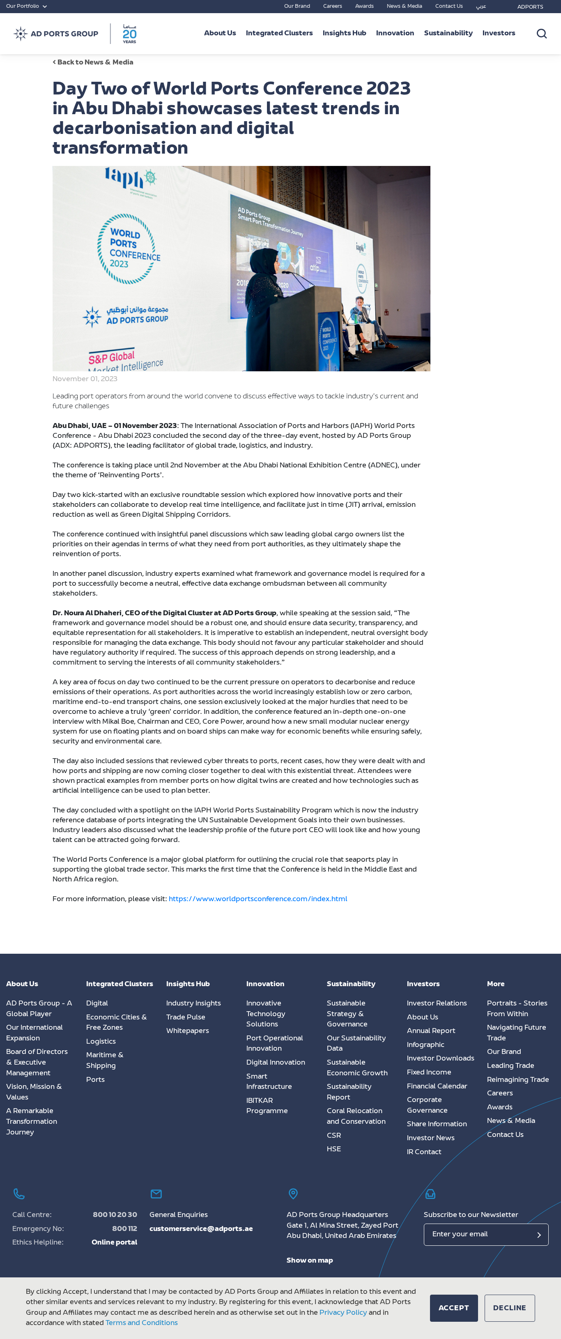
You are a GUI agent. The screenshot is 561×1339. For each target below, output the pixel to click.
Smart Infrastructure (269, 1082)
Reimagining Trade (518, 1080)
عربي (481, 6)
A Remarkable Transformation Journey (31, 1122)
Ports (95, 1080)
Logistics (101, 1042)
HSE (334, 1150)
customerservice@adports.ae (201, 1229)
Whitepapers (187, 1031)
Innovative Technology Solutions (265, 1014)
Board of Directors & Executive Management (37, 1062)
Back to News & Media (95, 63)
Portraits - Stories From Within (517, 1009)
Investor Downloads (440, 1059)
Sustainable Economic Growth (357, 1068)
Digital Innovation (275, 1063)
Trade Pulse (185, 1018)
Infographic (425, 1045)
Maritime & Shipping (105, 1061)
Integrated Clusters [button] (279, 34)
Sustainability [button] (448, 34)
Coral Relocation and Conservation (356, 1117)
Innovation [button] (395, 34)
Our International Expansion (34, 1033)
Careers (332, 6)
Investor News (431, 1138)
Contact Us (449, 6)
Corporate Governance (427, 1105)
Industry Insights (193, 1004)
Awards (364, 6)
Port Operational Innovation (274, 1044)
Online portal (114, 1243)
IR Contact (424, 1152)
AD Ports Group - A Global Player (39, 1009)
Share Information (437, 1125)
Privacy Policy (343, 1313)
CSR (334, 1136)
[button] (454, 1308)
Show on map (310, 1261)
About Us (422, 1018)
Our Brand (297, 6)
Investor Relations (437, 1004)
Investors (499, 34)
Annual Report (431, 1031)
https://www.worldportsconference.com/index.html (259, 899)
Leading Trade (510, 1066)
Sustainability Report (349, 1092)
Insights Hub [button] (344, 34)
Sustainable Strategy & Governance (347, 1014)
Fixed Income (429, 1073)
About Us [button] (220, 34)
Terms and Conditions (142, 1323)
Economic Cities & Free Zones (116, 1023)
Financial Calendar (437, 1087)
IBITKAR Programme (267, 1106)
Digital (97, 1004)
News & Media (404, 6)
